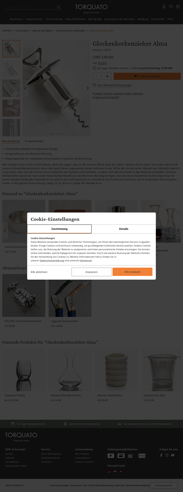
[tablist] (91, 229)
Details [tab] (123, 229)
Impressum (85, 260)
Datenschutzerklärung (52, 260)
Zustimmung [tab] (59, 229)
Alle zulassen (132, 271)
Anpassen (91, 272)
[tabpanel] (91, 249)
